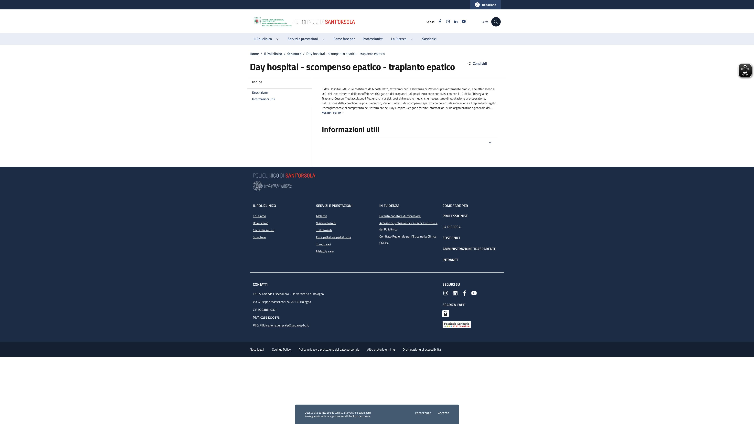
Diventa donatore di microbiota (400, 216)
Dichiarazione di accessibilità (422, 349)
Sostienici (451, 237)
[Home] (339, 22)
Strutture (294, 53)
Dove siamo (260, 223)
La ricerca (452, 226)
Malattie (321, 216)
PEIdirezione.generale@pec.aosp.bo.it (284, 325)
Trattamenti (324, 230)
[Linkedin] (455, 292)
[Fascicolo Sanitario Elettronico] (457, 324)
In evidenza (389, 205)
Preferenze (423, 413)
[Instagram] (446, 292)
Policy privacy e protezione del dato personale (329, 349)
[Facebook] (464, 292)
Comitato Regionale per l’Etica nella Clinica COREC (407, 239)
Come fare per (455, 205)
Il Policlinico (273, 53)
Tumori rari (323, 244)
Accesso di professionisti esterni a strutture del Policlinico (408, 226)
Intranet (450, 259)
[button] (485, 4)
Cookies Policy (281, 349)
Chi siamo (259, 216)
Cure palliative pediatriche (333, 237)
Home (254, 53)
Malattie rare (325, 251)
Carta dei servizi (263, 230)
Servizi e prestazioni (334, 205)
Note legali (257, 349)
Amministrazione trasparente (469, 248)
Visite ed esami (326, 223)
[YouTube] (474, 292)
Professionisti (456, 215)
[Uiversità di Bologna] (377, 186)
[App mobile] (446, 313)
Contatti (260, 284)
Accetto (443, 413)
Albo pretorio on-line (381, 349)
